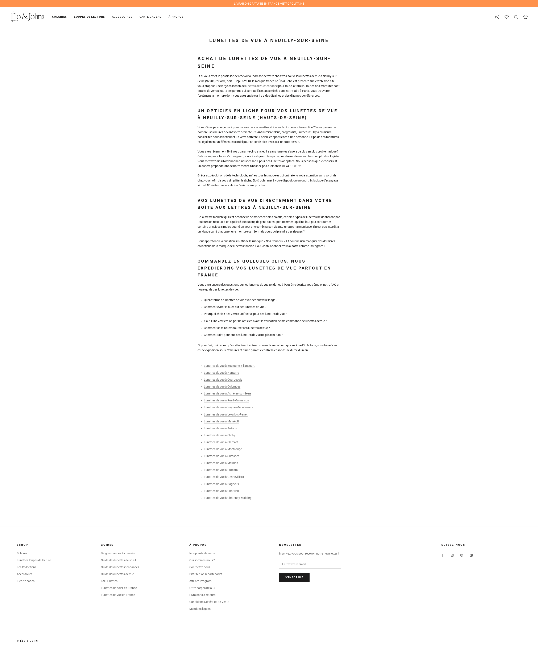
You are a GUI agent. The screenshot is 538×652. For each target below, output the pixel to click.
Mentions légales (200, 608)
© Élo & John (27, 641)
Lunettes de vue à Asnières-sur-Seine (227, 393)
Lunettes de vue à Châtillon (221, 491)
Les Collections (26, 567)
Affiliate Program (200, 581)
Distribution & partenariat (205, 574)
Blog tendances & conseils (118, 553)
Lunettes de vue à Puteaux (221, 470)
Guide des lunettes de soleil (118, 560)
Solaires (59, 16)
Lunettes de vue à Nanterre (221, 372)
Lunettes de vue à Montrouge (223, 449)
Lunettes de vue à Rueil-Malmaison (226, 400)
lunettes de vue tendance (261, 86)
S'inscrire (294, 577)
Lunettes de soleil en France (119, 588)
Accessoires (122, 16)
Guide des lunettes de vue (117, 574)
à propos (176, 16)
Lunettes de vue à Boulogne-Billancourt (229, 365)
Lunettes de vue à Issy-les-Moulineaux (228, 407)
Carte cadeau (151, 16)
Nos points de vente (202, 553)
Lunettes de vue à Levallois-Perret (226, 414)
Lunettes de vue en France (118, 595)
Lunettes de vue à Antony (220, 428)
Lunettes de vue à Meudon (221, 463)
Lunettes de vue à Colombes (222, 386)
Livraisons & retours (202, 595)
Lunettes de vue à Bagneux (221, 484)
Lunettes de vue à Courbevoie (223, 379)
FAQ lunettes (109, 581)
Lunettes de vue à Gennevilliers (224, 476)
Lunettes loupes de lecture (34, 560)
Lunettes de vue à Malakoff (221, 421)
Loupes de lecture (89, 16)
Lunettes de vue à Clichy (219, 435)
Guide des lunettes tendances (120, 567)
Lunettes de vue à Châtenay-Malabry (228, 498)
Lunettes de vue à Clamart (221, 442)
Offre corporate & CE (202, 588)
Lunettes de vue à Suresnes (221, 456)
